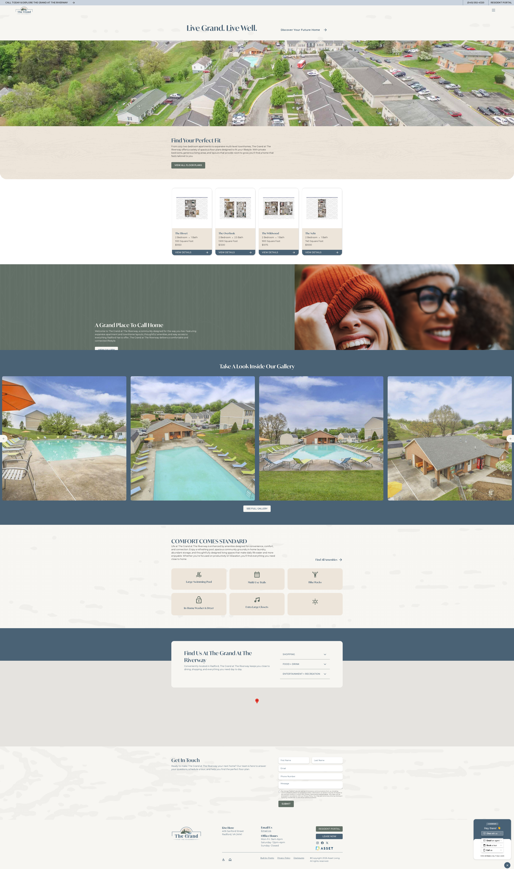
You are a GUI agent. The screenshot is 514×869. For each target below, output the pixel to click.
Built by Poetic (267, 858)
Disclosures (299, 858)
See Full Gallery (257, 508)
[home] (24, 10)
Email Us (266, 830)
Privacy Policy (283, 858)
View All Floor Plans (188, 165)
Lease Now (329, 836)
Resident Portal (329, 829)
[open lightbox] (64, 438)
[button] (495, 10)
